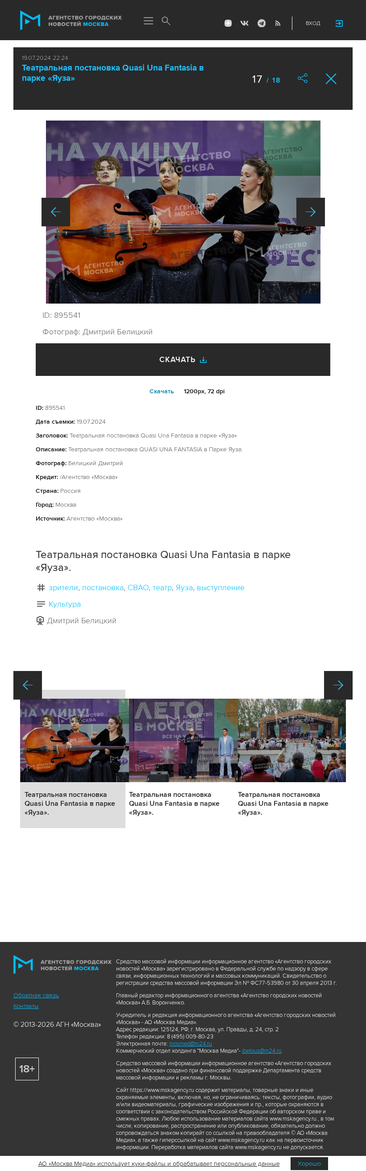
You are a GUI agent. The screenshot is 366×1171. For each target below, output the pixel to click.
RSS (277, 23)
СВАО (138, 587)
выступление (221, 587)
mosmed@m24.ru (190, 1043)
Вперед (310, 212)
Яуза (184, 587)
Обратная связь (36, 995)
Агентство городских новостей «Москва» (71, 20)
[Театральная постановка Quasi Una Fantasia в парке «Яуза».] (183, 212)
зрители (63, 587)
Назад (56, 212)
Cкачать (162, 391)
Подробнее (72, 759)
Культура (65, 604)
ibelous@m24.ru (262, 1050)
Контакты (26, 1006)
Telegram (261, 23)
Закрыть (331, 79)
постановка (103, 587)
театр (162, 587)
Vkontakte (244, 23)
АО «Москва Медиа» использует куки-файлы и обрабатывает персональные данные (159, 1163)
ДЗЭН (228, 23)
